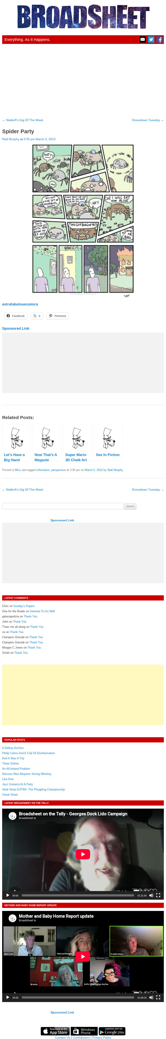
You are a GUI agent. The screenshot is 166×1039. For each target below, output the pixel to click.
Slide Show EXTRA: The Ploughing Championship (33, 789)
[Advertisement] (83, 79)
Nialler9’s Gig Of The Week (22, 120)
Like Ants (8, 779)
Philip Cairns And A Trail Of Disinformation (28, 753)
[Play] (8, 895)
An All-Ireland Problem (16, 768)
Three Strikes (10, 763)
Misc (18, 470)
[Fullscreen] (158, 895)
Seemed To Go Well (42, 611)
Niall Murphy (10, 139)
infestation (43, 470)
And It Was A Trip (13, 758)
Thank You (30, 616)
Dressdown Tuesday (148, 120)
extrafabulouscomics (20, 304)
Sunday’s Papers (24, 606)
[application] (83, 854)
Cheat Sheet (10, 794)
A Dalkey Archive (13, 748)
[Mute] (151, 895)
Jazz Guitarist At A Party (17, 784)
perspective (58, 470)
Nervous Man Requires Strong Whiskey (26, 774)
